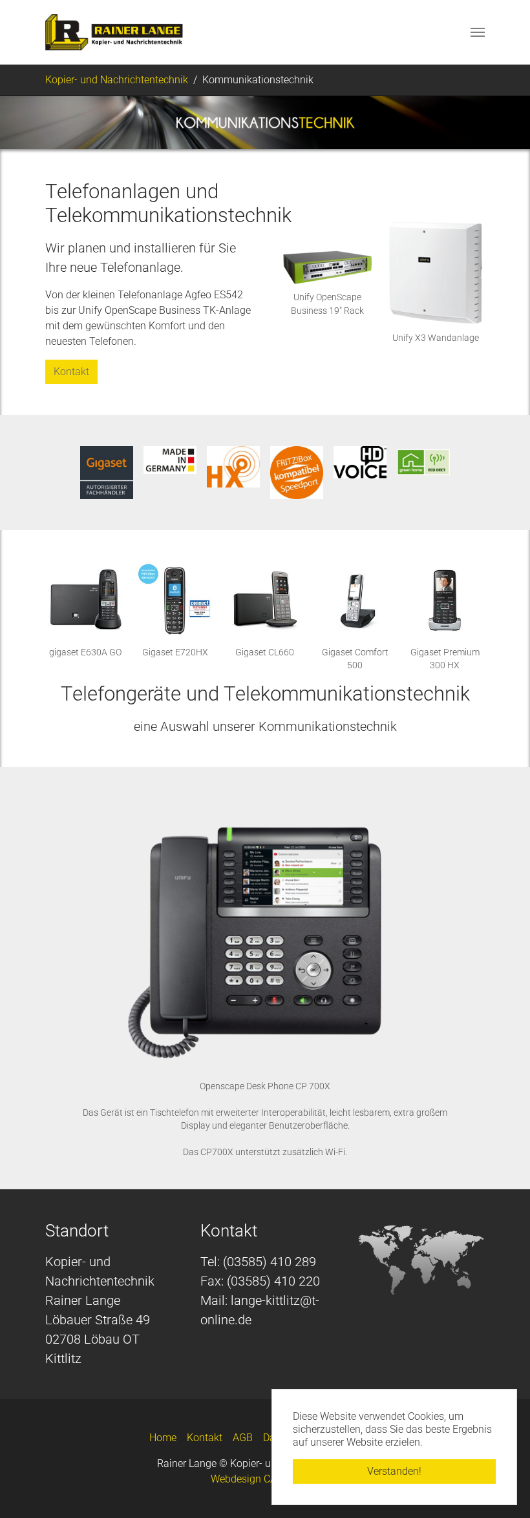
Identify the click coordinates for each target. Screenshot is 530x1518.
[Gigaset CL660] (264, 601)
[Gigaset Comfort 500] (355, 601)
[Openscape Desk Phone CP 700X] (264, 936)
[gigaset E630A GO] (85, 601)
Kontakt (71, 371)
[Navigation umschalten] (478, 32)
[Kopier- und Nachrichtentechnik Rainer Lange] (114, 32)
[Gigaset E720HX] (175, 601)
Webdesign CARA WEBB (265, 1479)
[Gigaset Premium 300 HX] (445, 601)
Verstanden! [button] (394, 1471)
